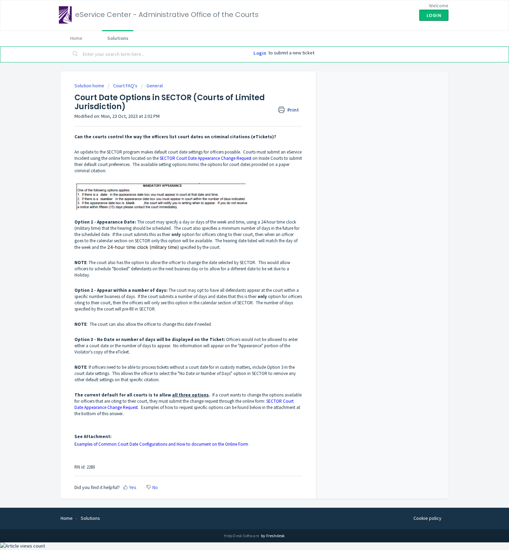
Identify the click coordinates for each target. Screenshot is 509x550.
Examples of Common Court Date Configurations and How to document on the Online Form (161, 444)
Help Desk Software (242, 535)
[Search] (75, 54)
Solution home (89, 85)
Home (76, 38)
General (154, 85)
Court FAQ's (125, 85)
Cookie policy (427, 518)
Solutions (117, 38)
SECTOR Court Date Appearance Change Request (205, 158)
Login (260, 53)
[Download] (241, 187)
